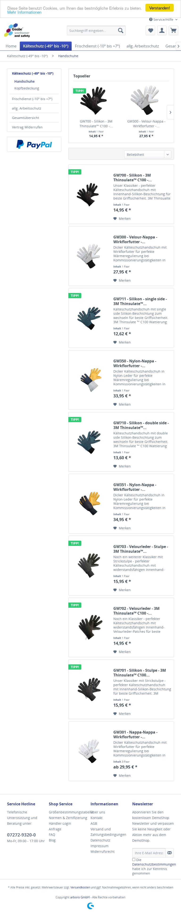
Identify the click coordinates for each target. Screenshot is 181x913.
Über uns (97, 812)
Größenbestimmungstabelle (68, 812)
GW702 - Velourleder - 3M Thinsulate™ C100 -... (136, 611)
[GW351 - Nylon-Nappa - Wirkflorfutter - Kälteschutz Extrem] (90, 503)
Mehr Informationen (24, 12)
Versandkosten (80, 887)
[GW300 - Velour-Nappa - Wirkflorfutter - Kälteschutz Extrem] (146, 100)
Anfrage (55, 829)
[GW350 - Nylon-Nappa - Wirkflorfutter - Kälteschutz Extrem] (90, 380)
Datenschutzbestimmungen (154, 864)
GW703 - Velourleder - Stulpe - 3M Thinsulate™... (140, 549)
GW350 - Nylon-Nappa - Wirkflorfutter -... (134, 363)
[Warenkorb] (173, 30)
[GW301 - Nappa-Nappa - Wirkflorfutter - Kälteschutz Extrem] (90, 751)
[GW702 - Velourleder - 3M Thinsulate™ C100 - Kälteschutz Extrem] (90, 627)
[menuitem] (96, 30)
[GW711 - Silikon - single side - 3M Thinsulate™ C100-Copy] (90, 318)
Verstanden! (159, 8)
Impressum (99, 846)
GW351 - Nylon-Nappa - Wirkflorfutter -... (134, 487)
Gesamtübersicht (25, 117)
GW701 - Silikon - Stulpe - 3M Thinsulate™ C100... (139, 672)
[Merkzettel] (150, 30)
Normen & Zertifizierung (68, 817)
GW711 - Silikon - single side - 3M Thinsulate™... (140, 301)
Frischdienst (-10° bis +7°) (32, 99)
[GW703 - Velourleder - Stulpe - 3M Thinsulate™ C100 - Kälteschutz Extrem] (90, 565)
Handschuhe (24, 81)
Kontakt (96, 817)
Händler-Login (60, 823)
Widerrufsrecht (102, 851)
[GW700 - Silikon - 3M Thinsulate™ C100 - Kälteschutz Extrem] (96, 100)
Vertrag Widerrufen (27, 127)
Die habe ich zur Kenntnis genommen (154, 866)
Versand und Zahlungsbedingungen (108, 832)
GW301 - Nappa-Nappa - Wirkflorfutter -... (135, 734)
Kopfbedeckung (26, 88)
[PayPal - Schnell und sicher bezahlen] (34, 144)
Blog (52, 840)
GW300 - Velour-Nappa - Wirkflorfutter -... (146, 123)
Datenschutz (100, 840)
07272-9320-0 (21, 835)
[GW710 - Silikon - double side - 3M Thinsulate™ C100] (90, 442)
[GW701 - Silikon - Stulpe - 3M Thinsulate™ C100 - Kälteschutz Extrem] (90, 689)
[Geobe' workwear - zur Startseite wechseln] (19, 30)
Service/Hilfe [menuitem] (163, 19)
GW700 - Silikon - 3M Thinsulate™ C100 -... (96, 123)
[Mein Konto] (162, 30)
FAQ (52, 834)
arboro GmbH (80, 897)
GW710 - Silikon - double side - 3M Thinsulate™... (141, 425)
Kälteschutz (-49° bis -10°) (32, 73)
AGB (93, 823)
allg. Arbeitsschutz (26, 108)
